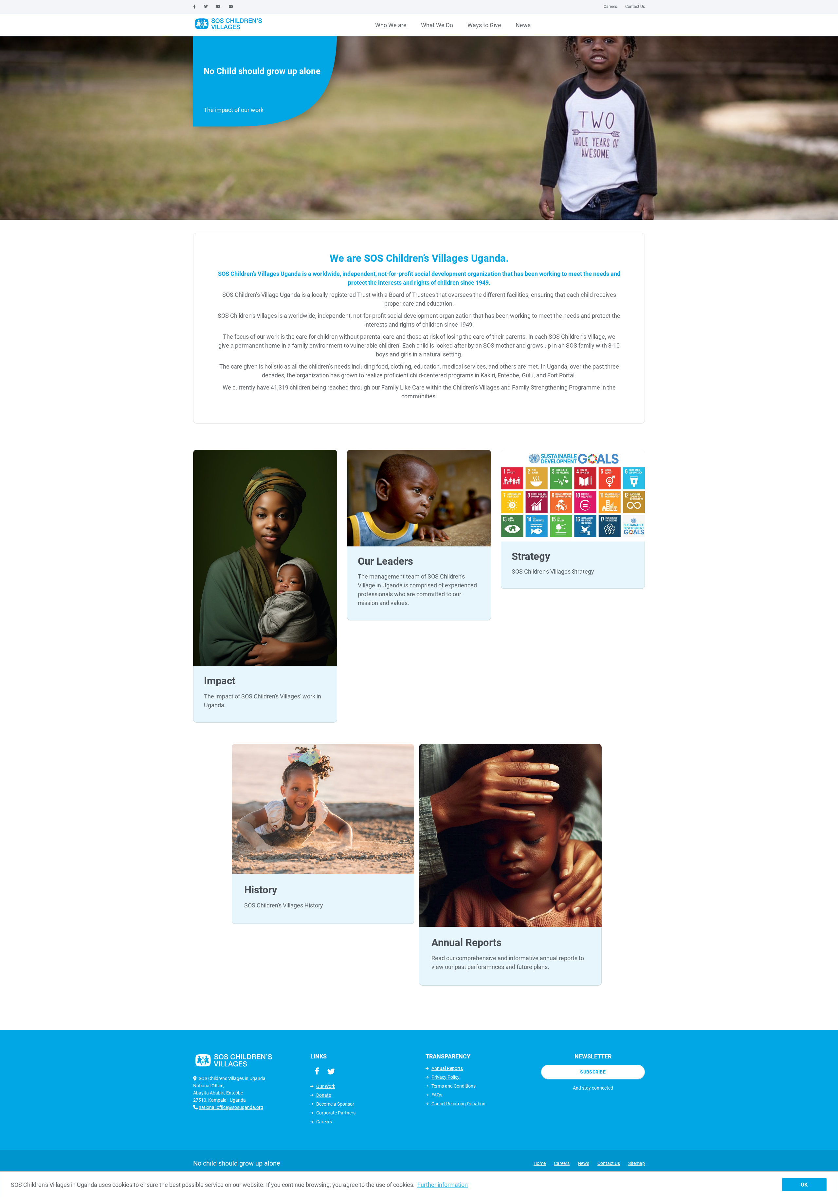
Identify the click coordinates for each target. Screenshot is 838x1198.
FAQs (436, 1094)
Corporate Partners (335, 1112)
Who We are (391, 25)
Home (540, 1163)
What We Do (437, 25)
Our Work (325, 1086)
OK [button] (804, 1185)
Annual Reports (447, 1068)
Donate (323, 1095)
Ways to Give (484, 25)
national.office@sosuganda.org (231, 1107)
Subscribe (593, 1071)
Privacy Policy (445, 1077)
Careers (610, 6)
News (523, 25)
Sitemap (636, 1163)
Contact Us (635, 6)
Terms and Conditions (453, 1086)
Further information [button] (442, 1184)
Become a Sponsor (335, 1104)
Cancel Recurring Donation (458, 1103)
